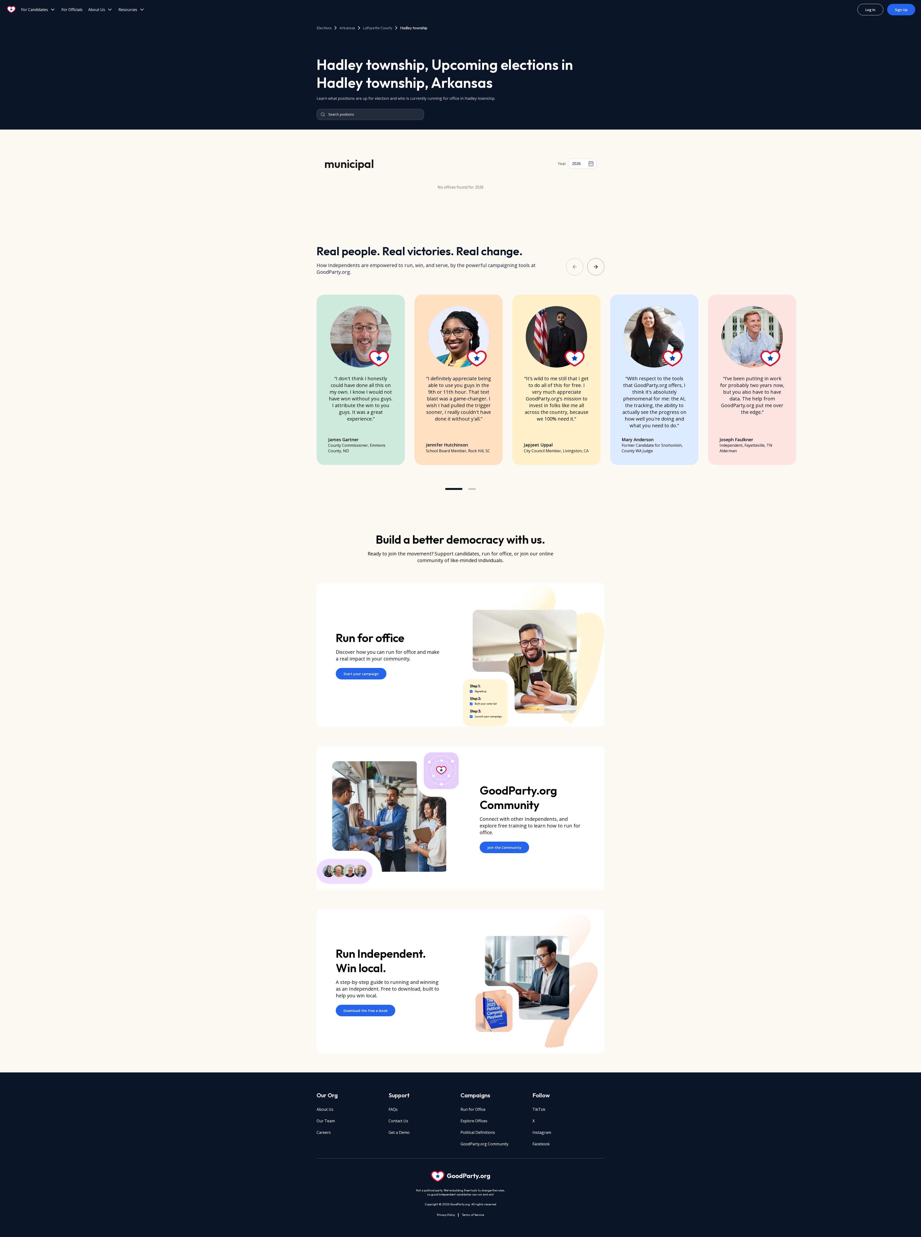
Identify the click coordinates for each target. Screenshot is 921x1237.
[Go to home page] (11, 9)
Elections (324, 27)
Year (562, 163)
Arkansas (347, 27)
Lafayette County (377, 27)
